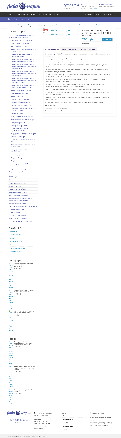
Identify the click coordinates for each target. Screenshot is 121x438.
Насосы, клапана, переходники (20, 46)
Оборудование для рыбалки (18, 192)
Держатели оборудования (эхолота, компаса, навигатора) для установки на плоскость (24, 73)
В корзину (107, 39)
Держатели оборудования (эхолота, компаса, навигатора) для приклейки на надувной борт (24, 66)
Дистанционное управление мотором (23, 119)
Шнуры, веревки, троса (16, 209)
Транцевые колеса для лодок (20, 93)
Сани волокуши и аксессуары (18, 195)
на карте (94, 8)
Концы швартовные (15, 212)
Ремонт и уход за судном (19, 155)
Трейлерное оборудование (19, 126)
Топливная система (17, 113)
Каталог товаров (23, 14)
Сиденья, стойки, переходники (20, 99)
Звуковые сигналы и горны (19, 169)
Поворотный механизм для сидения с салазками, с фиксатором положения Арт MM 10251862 (24, 265)
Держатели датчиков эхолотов (21, 90)
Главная (10, 24)
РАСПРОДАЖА (13, 177)
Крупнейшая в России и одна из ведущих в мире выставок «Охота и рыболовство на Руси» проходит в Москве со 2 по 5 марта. (102, 423)
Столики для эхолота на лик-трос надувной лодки (89, 24)
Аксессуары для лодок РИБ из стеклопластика (20, 165)
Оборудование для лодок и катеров (25, 24)
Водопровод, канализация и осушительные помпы (20, 130)
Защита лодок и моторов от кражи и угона (23, 141)
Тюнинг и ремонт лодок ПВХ (20, 43)
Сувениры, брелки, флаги (19, 137)
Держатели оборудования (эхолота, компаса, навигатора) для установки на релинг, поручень (24, 80)
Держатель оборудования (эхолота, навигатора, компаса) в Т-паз (24, 86)
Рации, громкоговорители (17, 183)
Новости (33, 14)
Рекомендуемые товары (17, 248)
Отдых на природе (15, 186)
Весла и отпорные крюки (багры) (21, 105)
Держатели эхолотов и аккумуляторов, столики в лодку (55, 24)
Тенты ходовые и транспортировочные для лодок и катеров (23, 109)
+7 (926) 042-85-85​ (71, 5)
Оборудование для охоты (17, 203)
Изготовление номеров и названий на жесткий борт (23, 146)
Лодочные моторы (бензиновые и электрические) (20, 173)
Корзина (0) (90, 14)
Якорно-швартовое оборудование (22, 116)
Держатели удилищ (17, 96)
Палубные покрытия (17, 161)
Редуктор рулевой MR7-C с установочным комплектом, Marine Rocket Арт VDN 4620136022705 (23, 343)
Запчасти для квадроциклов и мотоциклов (23, 206)
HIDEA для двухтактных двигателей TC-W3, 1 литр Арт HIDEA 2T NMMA (24, 312)
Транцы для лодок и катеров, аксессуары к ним (20, 151)
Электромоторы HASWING (17, 215)
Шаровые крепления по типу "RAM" (20, 221)
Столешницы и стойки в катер (20, 102)
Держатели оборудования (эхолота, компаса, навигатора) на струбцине (24, 60)
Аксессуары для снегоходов (18, 218)
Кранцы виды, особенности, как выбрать (100, 417)
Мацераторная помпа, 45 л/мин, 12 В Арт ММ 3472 (24, 390)
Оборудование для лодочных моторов (23, 134)
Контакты (56, 14)
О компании (11, 14)
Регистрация (109, 14)
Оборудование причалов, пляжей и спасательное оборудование (20, 199)
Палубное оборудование (19, 158)
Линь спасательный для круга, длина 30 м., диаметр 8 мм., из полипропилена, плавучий (24, 368)
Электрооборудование (18, 123)
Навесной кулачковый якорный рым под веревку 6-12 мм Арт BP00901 (25, 291)
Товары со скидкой (16, 252)
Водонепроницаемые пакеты (18, 180)
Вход (99, 14)
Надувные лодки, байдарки (17, 189)
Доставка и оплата (45, 14)
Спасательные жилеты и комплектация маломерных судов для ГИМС (22, 36)
